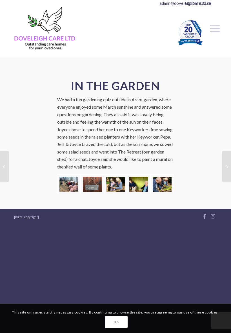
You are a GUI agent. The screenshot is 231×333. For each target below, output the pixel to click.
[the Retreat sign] (92, 184)
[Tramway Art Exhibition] (4, 166)
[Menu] (212, 28)
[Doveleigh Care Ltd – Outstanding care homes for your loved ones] (44, 34)
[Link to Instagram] (212, 216)
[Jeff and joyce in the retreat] (138, 184)
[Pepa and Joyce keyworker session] (115, 184)
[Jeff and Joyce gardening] (162, 184)
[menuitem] (212, 28)
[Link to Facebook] (204, 216)
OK (116, 322)
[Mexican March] (226, 166)
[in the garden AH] (69, 184)
